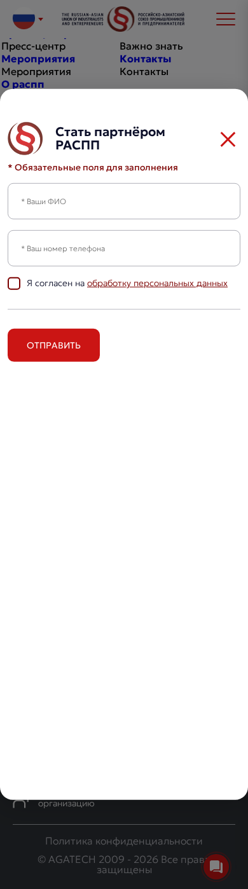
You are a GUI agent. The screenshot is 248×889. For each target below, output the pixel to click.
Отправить (54, 345)
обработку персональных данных (157, 283)
